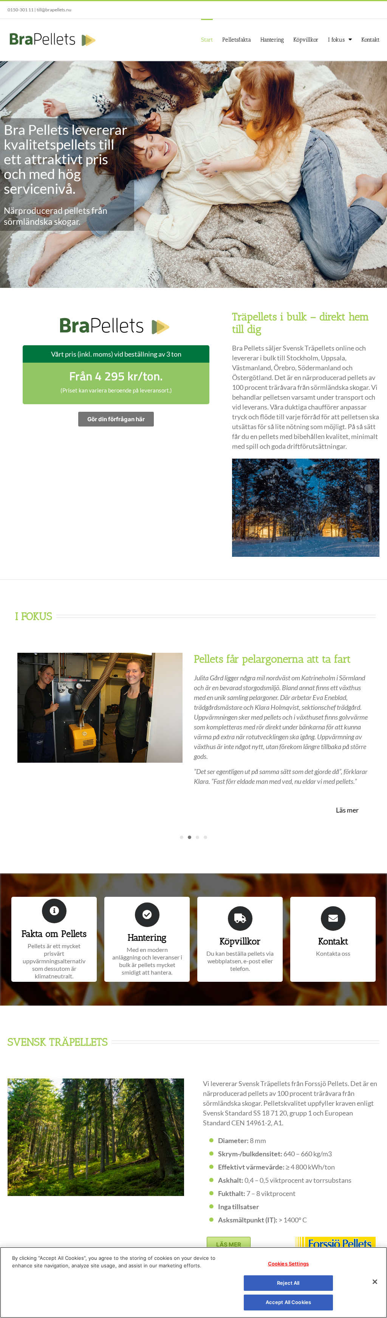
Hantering (272, 39)
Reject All (288, 1283)
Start (207, 39)
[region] (193, 1282)
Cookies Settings (288, 1264)
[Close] (375, 1281)
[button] (181, 837)
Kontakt (370, 39)
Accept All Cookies (288, 1302)
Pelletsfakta (236, 39)
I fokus (336, 39)
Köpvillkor (306, 39)
